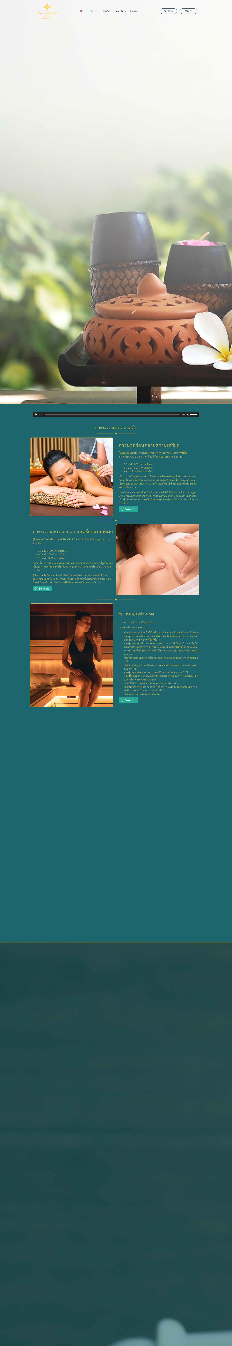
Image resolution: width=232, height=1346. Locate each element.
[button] (168, 11)
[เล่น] (36, 414)
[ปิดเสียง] (188, 414)
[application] (116, 414)
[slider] (194, 414)
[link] (83, 11)
